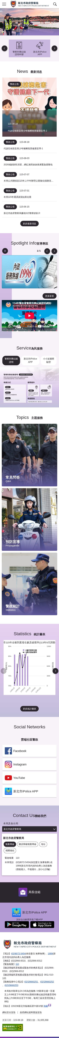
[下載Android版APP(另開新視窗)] (17, 924)
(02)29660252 (47, 982)
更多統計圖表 (29, 709)
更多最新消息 (29, 223)
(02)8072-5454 (18, 953)
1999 (50, 953)
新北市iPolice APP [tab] (30, 360)
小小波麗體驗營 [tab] (48, 360)
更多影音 (49, 296)
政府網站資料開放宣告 (31, 1012)
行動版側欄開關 (4, 4)
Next (54, 48)
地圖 (45, 1006)
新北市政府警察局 (12, 829)
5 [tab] (37, 251)
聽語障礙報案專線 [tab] (27, 844)
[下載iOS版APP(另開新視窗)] (42, 924)
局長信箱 (34, 892)
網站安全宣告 (9, 1012)
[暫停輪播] (5, 251)
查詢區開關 (54, 4)
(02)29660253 (11, 985)
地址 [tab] (43, 844)
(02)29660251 (31, 982)
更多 (52, 433)
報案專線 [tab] (9, 844)
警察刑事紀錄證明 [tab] (11, 360)
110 (17, 964)
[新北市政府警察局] (29, 4)
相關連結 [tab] (9, 850)
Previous (4, 48)
